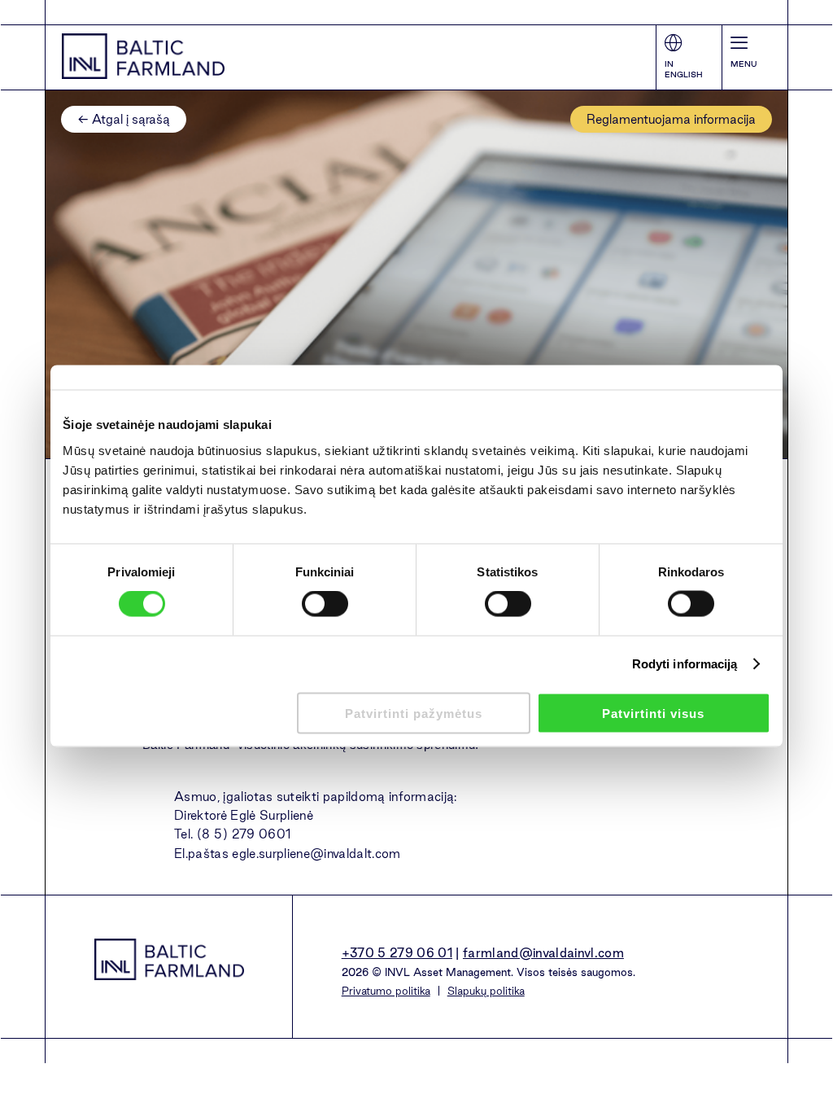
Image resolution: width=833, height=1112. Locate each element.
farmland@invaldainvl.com (543, 953)
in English (684, 69)
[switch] (325, 604)
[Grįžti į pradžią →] (143, 56)
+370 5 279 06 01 (397, 953)
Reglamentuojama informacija (671, 119)
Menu (744, 63)
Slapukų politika (486, 990)
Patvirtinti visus (653, 713)
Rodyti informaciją (685, 664)
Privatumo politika (386, 990)
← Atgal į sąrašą (123, 119)
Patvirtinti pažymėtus (413, 713)
